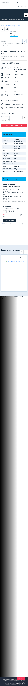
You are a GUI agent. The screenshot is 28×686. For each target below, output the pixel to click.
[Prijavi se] (18, 6)
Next (26, 252)
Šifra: (22, 56)
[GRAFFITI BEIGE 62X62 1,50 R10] (14, 26)
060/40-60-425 (7, 198)
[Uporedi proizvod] (6, 29)
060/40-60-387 (17, 196)
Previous (22, 252)
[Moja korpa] (25, 6)
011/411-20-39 (12, 193)
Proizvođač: (4, 56)
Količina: (3, 120)
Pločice (3, 19)
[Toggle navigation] (26, 15)
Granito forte (20, 19)
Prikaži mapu (9, 220)
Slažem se (21, 678)
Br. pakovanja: (5, 116)
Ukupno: (3, 113)
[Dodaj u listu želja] (2, 29)
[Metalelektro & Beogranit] (7, 11)
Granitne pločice (10, 19)
